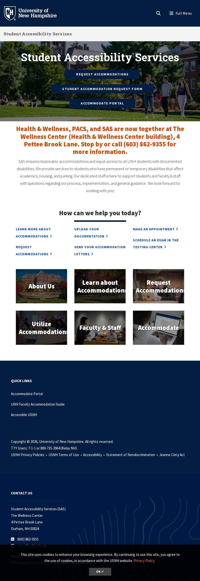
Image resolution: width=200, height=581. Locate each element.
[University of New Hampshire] (34, 12)
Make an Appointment (154, 229)
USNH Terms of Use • (65, 454)
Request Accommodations (102, 74)
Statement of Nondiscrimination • (132, 454)
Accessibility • (94, 454)
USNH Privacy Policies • (29, 454)
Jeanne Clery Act (172, 454)
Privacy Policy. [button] (144, 560)
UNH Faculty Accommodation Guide (38, 404)
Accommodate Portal (102, 103)
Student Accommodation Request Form (102, 88)
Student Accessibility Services (38, 34)
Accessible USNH (24, 414)
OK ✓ (100, 572)
